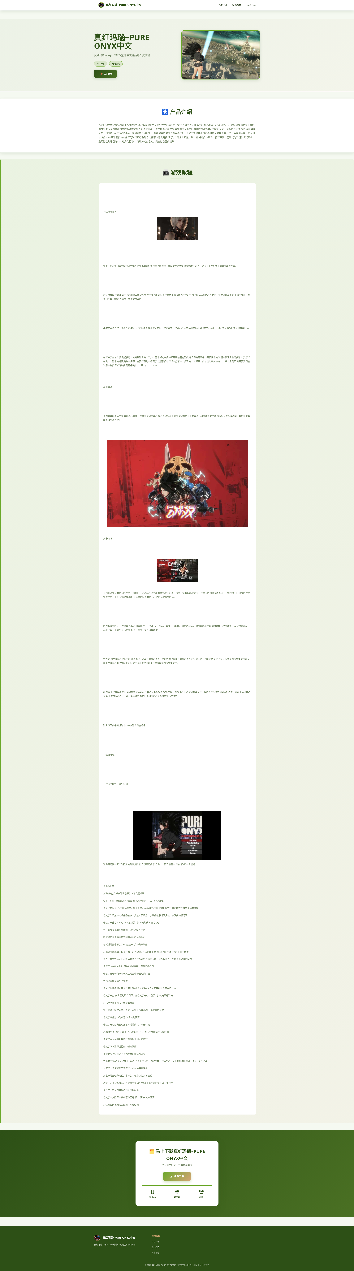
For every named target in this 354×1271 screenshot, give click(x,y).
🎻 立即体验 (106, 73)
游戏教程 (236, 4)
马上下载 (251, 4)
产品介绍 (222, 4)
